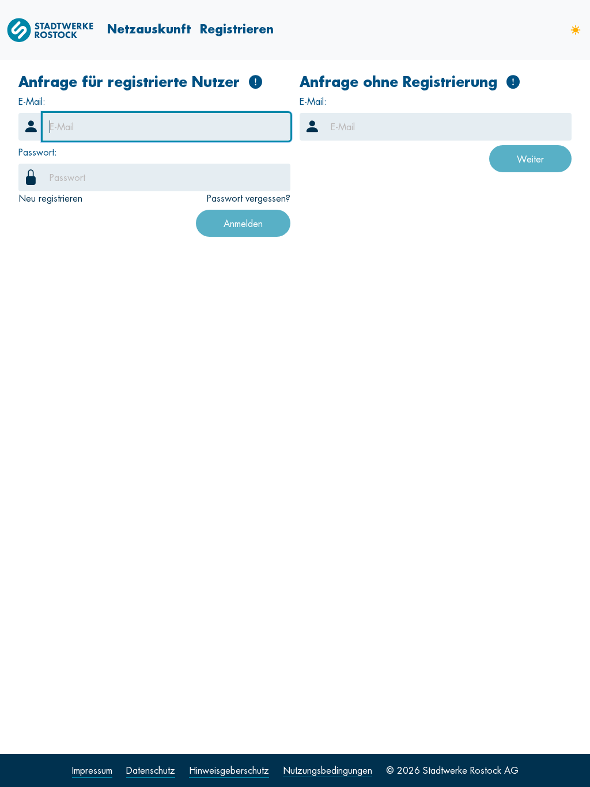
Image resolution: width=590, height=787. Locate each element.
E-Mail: (32, 101)
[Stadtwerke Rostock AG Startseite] (55, 29)
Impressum (92, 770)
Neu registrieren (50, 198)
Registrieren (237, 28)
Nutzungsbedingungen (327, 770)
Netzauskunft (149, 28)
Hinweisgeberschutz (229, 770)
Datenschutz (150, 770)
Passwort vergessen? (248, 198)
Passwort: (37, 152)
